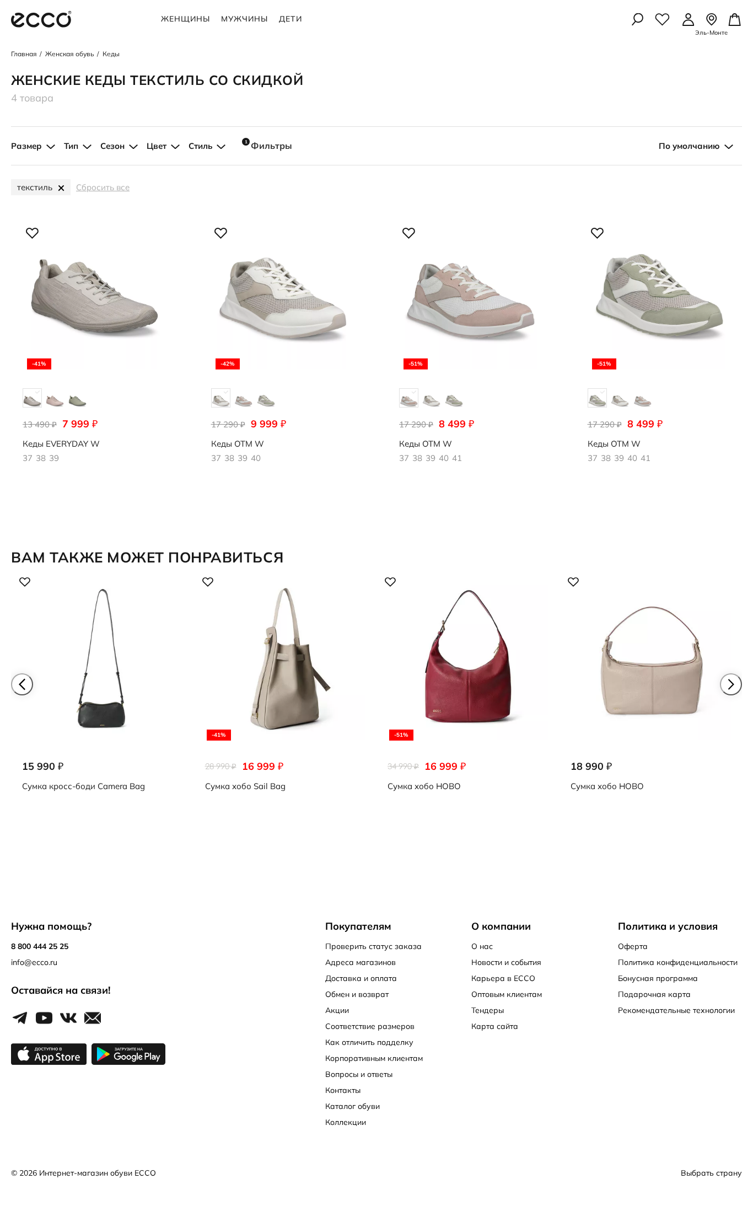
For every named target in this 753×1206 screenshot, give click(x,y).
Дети (290, 19)
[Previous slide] (22, 684)
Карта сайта (494, 1026)
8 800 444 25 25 (39, 946)
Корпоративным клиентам (374, 1058)
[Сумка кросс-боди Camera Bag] (102, 689)
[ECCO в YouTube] (44, 1018)
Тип (71, 146)
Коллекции (345, 1122)
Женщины (185, 19)
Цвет (156, 146)
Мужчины (244, 19)
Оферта (633, 946)
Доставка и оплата (361, 978)
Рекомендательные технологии (676, 1010)
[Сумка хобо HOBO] (468, 689)
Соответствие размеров (370, 1026)
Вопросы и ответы (358, 1074)
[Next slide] (731, 684)
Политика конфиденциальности (678, 962)
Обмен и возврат (357, 994)
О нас (482, 946)
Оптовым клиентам (506, 994)
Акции (337, 1010)
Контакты (343, 1090)
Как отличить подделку (369, 1042)
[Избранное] (662, 19)
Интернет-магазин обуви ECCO (97, 1173)
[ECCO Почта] (92, 1018)
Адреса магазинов (360, 962)
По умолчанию (689, 146)
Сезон (112, 146)
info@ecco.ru (34, 962)
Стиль (200, 146)
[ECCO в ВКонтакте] (68, 1018)
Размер (26, 146)
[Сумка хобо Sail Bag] (285, 689)
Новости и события (506, 962)
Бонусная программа (658, 978)
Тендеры (487, 1010)
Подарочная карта (654, 994)
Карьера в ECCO (503, 978)
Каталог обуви (352, 1106)
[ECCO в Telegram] (20, 1018)
